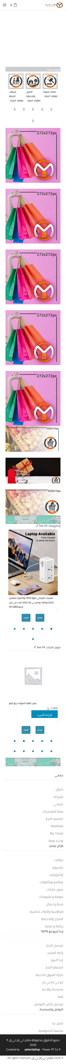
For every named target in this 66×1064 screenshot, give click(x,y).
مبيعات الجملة (12, 93)
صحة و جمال (54, 904)
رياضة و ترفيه (54, 926)
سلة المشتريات (52, 811)
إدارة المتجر (55, 952)
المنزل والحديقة (30, 93)
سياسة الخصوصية (50, 1030)
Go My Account (52, 989)
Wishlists (57, 826)
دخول (59, 789)
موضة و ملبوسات (51, 896)
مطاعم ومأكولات (51, 882)
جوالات (58, 860)
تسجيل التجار (54, 945)
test (60, 997)
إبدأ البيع (57, 960)
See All (43, 525)
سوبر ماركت (53, 647)
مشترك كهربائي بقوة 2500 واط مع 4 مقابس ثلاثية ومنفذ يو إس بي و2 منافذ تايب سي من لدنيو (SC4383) (31, 602)
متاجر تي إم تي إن (20, 1040)
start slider (53, 69)
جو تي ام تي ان (52, 982)
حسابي (58, 804)
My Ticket (56, 833)
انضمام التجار (54, 818)
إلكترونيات (54, 525)
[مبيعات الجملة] (15, 81)
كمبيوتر (57, 867)
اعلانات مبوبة (49, 91)
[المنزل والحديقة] (33, 81)
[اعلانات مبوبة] (50, 81)
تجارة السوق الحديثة (49, 975)
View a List (55, 841)
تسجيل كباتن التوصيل (48, 1004)
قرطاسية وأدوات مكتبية (46, 911)
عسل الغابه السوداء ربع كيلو (23, 703)
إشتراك (58, 797)
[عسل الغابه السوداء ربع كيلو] (33, 675)
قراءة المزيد (44, 715)
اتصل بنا (57, 1023)
